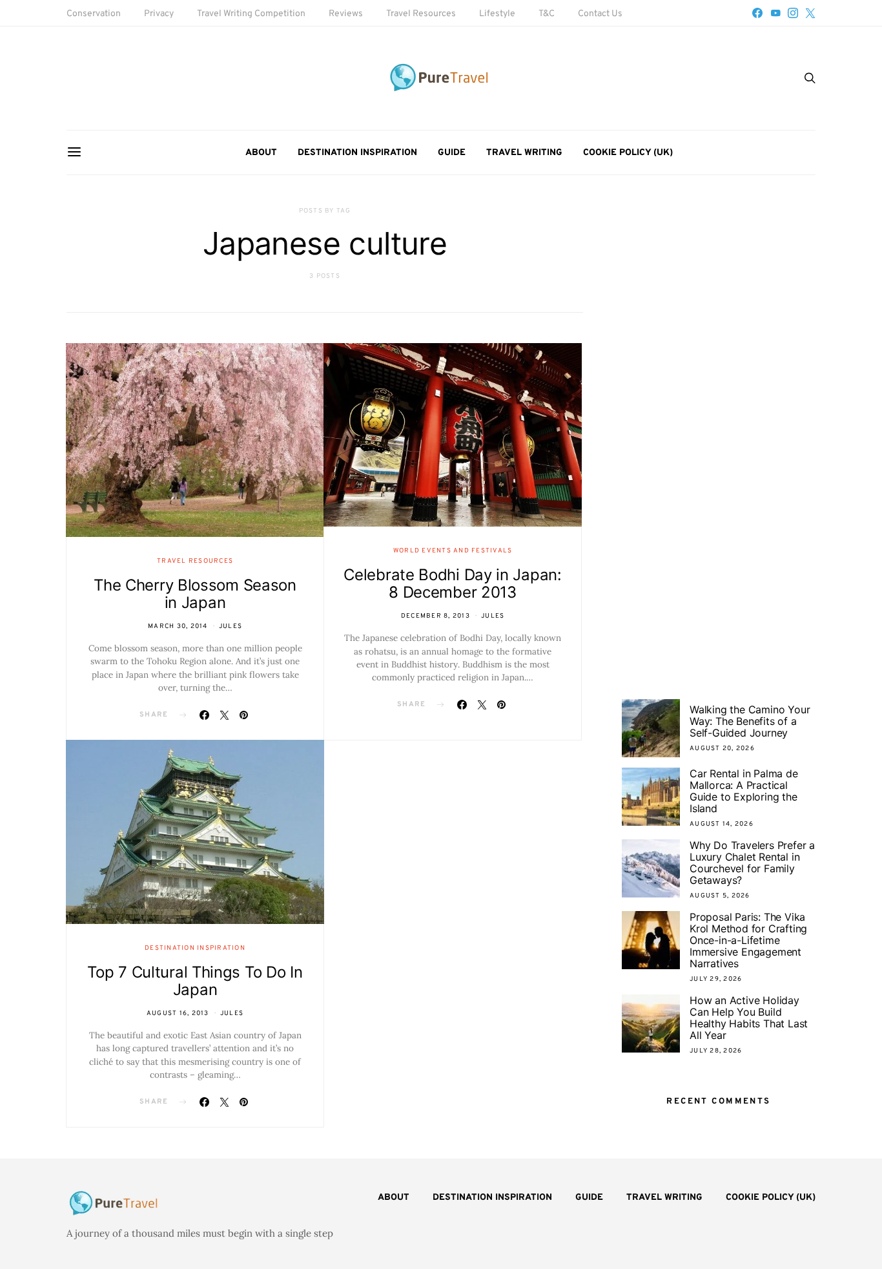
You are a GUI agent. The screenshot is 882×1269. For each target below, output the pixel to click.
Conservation (94, 13)
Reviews (346, 13)
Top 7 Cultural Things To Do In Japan (194, 981)
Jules (230, 626)
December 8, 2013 (435, 616)
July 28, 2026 (716, 1051)
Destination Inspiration (357, 152)
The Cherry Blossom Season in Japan (195, 594)
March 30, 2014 (178, 626)
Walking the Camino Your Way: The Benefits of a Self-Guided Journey (750, 721)
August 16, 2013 (178, 1013)
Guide (452, 152)
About (261, 152)
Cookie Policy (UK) (628, 152)
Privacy (159, 13)
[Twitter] (810, 13)
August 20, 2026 (722, 748)
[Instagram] (793, 13)
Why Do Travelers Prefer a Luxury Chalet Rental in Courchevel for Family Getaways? (752, 862)
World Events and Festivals (453, 551)
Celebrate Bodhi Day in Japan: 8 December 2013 (452, 583)
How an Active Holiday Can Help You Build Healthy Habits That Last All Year (749, 1018)
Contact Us (600, 13)
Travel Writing (524, 152)
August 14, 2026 (722, 824)
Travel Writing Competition (251, 13)
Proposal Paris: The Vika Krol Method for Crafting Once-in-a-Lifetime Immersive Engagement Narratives (748, 940)
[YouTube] (775, 13)
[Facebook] (757, 13)
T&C (546, 13)
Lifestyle (497, 13)
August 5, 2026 (720, 896)
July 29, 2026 (716, 979)
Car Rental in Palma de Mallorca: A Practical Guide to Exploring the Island (744, 791)
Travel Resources (421, 13)
